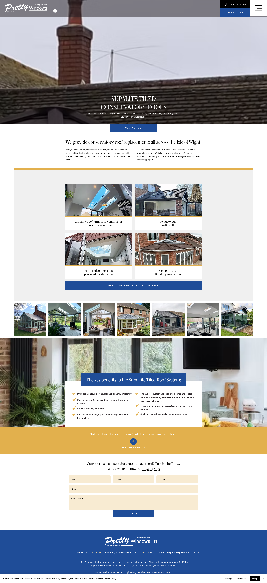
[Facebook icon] (55, 11)
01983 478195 (151, 468)
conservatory (157, 149)
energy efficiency (123, 393)
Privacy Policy (110, 578)
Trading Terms (135, 572)
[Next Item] (248, 319)
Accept (255, 578)
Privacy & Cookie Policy (117, 572)
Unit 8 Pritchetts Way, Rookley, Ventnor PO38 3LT (174, 552)
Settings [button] (228, 578)
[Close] (263, 578)
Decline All (241, 578)
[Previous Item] (18, 319)
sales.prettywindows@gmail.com (120, 552)
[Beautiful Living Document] (133, 441)
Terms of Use (100, 572)
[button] (258, 8)
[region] (98, 207)
